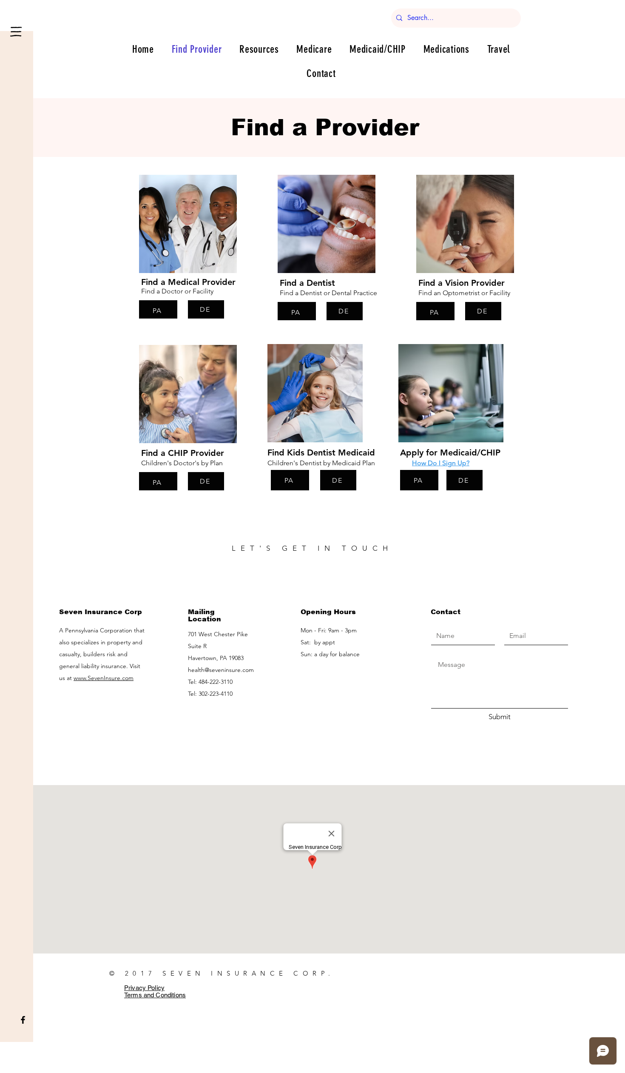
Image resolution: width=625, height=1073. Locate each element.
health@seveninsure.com (221, 670)
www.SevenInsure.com (104, 678)
